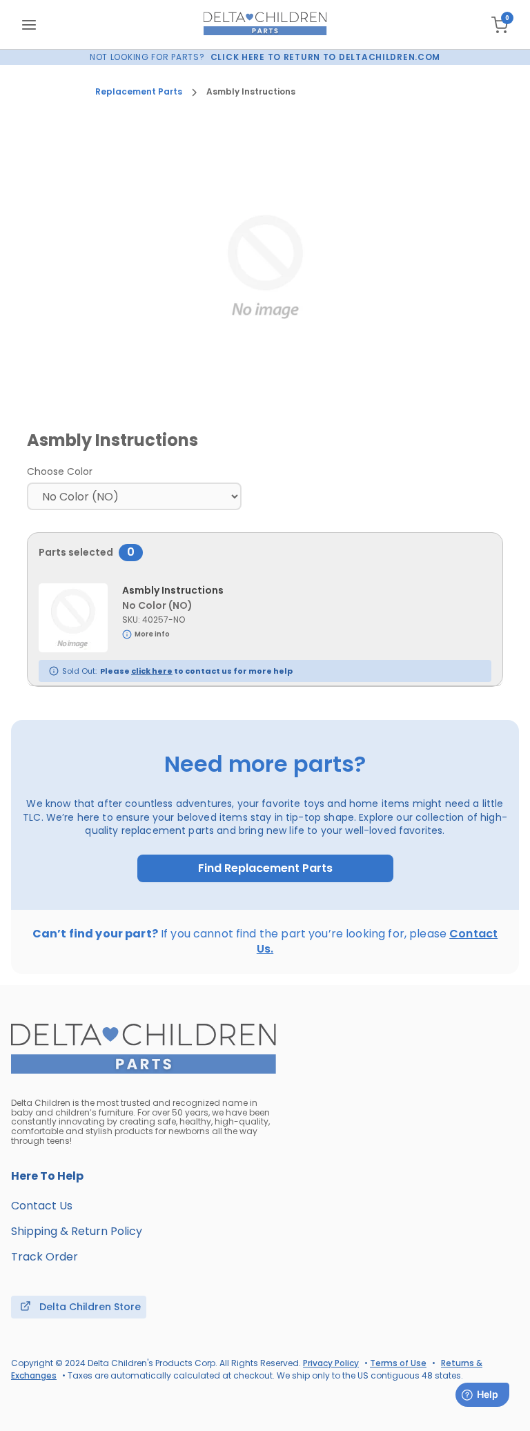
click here (152, 670)
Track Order (44, 1257)
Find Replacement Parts (265, 868)
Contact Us (41, 1206)
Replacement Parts (138, 92)
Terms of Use (398, 1363)
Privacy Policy (331, 1363)
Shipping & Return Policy (76, 1231)
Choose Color (59, 471)
